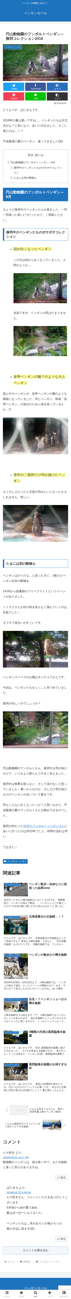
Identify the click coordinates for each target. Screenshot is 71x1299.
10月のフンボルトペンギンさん (43, 826)
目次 (30, 155)
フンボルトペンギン (17, 861)
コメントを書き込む (35, 1250)
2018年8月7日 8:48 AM (19, 1192)
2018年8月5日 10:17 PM (16, 1157)
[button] (57, 96)
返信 (63, 1177)
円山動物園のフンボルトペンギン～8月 (32, 162)
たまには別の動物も (25, 177)
